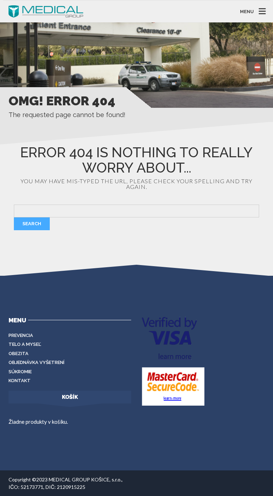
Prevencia (21, 335)
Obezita (18, 353)
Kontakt (20, 380)
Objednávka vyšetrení (36, 362)
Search (31, 223)
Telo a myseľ (25, 344)
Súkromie (20, 371)
